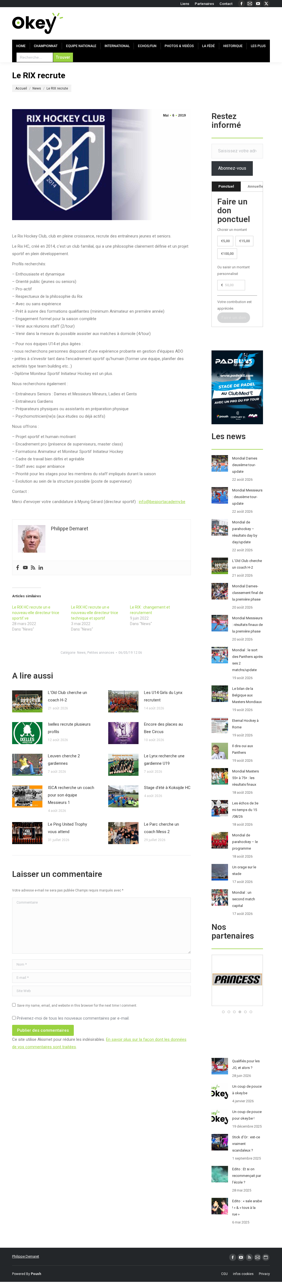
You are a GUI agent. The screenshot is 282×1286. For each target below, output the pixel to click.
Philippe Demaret (25, 1256)
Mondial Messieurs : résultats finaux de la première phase (247, 624)
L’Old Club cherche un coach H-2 (67, 696)
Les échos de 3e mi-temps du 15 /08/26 (245, 809)
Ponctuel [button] (226, 186)
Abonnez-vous (232, 168)
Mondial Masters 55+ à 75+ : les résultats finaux (245, 778)
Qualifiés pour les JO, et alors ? (246, 1064)
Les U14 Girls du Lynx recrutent (163, 696)
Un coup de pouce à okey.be (247, 1089)
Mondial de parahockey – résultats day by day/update (244, 532)
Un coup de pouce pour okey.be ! (247, 1115)
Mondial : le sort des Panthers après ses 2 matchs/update (247, 660)
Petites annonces (100, 653)
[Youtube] (25, 568)
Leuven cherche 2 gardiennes (64, 759)
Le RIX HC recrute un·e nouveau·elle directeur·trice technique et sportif (94, 612)
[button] (223, 1012)
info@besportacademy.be (162, 501)
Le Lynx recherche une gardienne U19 (164, 759)
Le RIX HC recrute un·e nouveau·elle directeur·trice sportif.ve (35, 612)
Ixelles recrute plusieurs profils (69, 728)
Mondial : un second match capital (243, 899)
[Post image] (27, 701)
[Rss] (33, 568)
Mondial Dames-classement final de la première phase (247, 592)
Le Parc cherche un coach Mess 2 (161, 828)
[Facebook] (17, 568)
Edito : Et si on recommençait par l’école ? (246, 1175)
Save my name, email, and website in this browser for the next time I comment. (77, 1005)
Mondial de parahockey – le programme (245, 841)
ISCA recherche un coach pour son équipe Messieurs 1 (71, 795)
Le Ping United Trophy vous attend (67, 828)
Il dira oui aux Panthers (242, 749)
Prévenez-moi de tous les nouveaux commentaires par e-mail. (73, 1018)
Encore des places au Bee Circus (163, 728)
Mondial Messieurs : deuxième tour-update (247, 497)
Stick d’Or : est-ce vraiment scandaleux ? (246, 1143)
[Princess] (237, 1005)
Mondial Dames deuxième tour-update (244, 465)
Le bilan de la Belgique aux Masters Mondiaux (247, 695)
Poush (36, 1274)
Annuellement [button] (260, 186)
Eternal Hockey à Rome (245, 723)
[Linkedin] (40, 568)
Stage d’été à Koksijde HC (167, 787)
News (81, 653)
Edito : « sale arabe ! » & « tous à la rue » (247, 1207)
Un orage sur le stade (244, 870)
